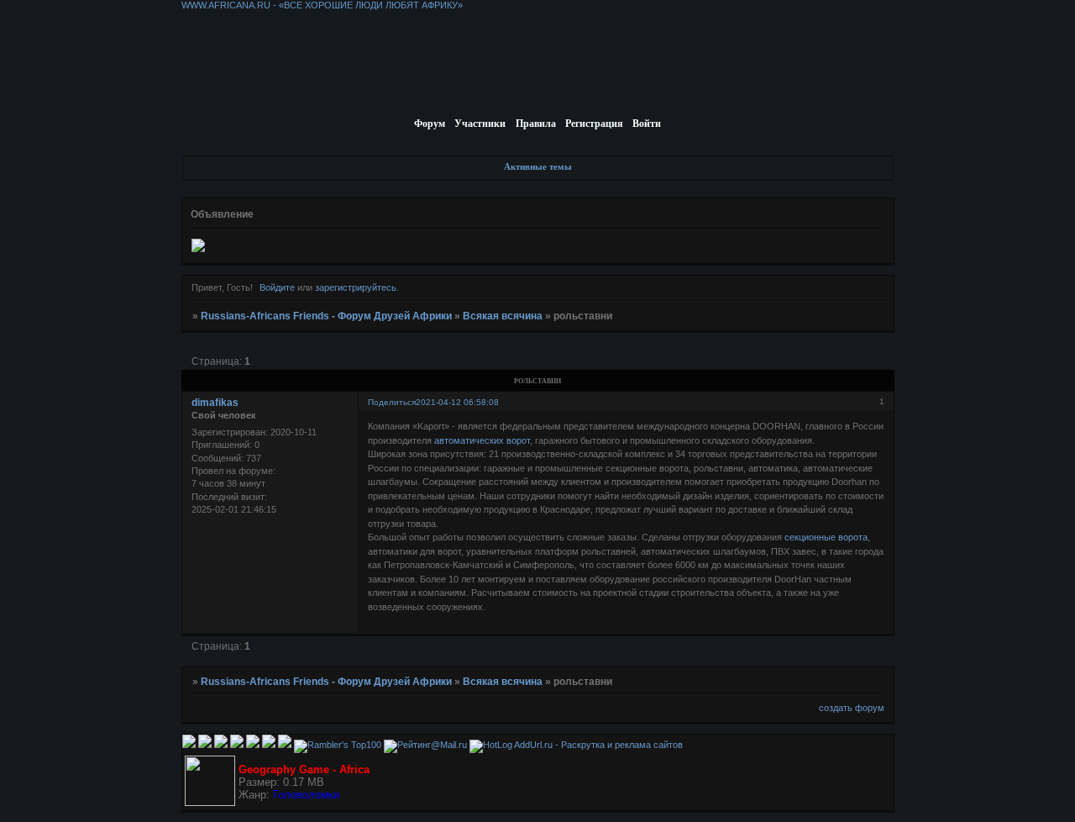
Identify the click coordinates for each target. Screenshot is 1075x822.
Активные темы (538, 166)
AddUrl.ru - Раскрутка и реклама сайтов (598, 745)
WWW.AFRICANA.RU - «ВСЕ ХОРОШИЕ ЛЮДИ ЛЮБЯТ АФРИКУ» (322, 5)
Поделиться (392, 402)
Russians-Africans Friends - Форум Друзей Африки (326, 316)
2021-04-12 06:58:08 (457, 402)
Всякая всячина (503, 316)
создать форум (851, 708)
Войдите (277, 287)
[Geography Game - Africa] (210, 803)
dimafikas (215, 402)
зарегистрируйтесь (355, 287)
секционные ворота (826, 537)
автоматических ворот (482, 440)
